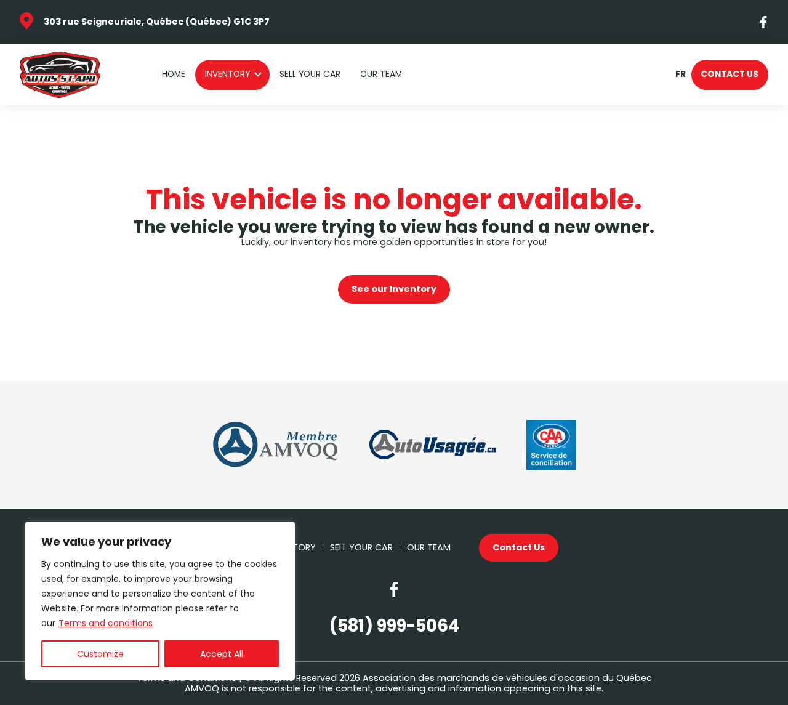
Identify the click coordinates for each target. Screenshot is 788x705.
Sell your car (309, 74)
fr (680, 75)
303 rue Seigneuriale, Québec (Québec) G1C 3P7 (157, 21)
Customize (100, 654)
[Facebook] (764, 22)
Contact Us (729, 74)
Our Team (381, 74)
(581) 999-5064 (394, 626)
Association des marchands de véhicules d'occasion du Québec (507, 678)
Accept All (221, 654)
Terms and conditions (105, 623)
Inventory (227, 74)
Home (173, 74)
